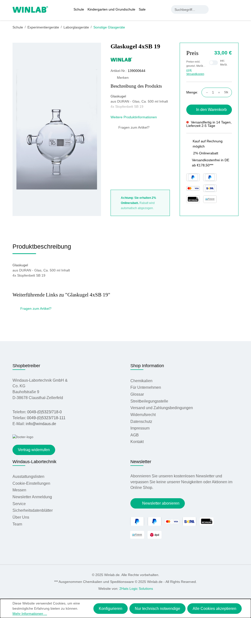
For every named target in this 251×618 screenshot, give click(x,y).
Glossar (137, 394)
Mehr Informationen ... (30, 614)
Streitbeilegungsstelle (149, 401)
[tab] (42, 248)
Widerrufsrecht (143, 415)
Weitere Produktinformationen (134, 117)
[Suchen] (204, 9)
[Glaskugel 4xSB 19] (56, 129)
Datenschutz (141, 421)
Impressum (140, 428)
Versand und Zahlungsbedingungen (161, 408)
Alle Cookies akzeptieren (214, 608)
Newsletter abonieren (160, 503)
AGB (134, 435)
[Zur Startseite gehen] (30, 9)
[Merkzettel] (226, 9)
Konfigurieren (110, 608)
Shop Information (147, 365)
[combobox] (185, 9)
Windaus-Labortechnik (34, 461)
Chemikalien (141, 381)
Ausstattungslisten (28, 476)
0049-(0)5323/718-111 (46, 418)
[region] (57, 129)
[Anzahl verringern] (206, 92)
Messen (19, 490)
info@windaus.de (41, 424)
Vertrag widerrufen (34, 450)
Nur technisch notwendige (157, 608)
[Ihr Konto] (216, 9)
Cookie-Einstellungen (31, 483)
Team (17, 524)
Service (19, 504)
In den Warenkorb (211, 109)
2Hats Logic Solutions (136, 589)
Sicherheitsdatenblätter (33, 510)
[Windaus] (140, 59)
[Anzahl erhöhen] (220, 92)
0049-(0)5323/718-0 (44, 412)
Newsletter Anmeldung (32, 497)
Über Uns (21, 517)
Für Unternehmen (145, 387)
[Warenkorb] (235, 9)
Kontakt (137, 442)
